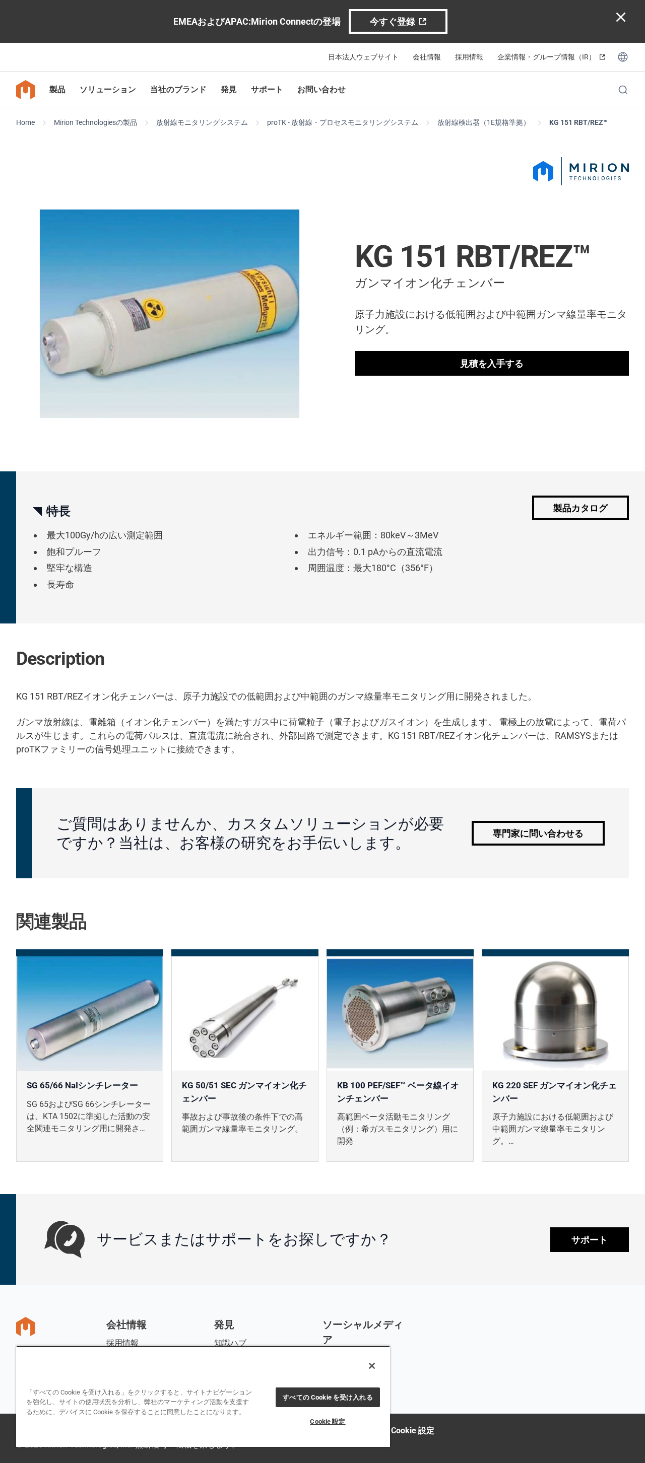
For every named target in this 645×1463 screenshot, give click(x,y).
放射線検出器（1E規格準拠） (483, 122)
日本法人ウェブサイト (363, 57)
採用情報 (469, 57)
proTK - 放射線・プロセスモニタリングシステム (342, 122)
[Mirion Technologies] (581, 171)
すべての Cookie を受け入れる (327, 1397)
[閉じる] (372, 1366)
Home (25, 122)
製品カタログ (580, 508)
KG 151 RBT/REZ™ (578, 122)
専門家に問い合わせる (538, 833)
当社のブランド (178, 89)
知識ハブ (230, 1343)
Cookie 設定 (412, 1430)
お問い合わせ (321, 89)
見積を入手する (492, 363)
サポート (589, 1239)
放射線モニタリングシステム (202, 122)
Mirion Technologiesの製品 (95, 122)
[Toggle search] (623, 90)
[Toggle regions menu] (623, 57)
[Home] (25, 89)
